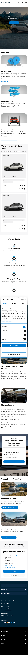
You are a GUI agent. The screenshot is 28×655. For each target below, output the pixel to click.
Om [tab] (23, 303)
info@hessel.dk (8, 610)
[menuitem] (20, 2)
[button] (14, 585)
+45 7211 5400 (8, 565)
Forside (2, 5)
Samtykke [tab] (5, 303)
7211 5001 (7, 608)
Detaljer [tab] (14, 303)
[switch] (24, 331)
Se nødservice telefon (10, 567)
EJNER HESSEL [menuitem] (5, 2)
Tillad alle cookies (14, 345)
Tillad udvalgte (14, 350)
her (16, 319)
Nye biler (6, 5)
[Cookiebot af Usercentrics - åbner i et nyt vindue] (20, 299)
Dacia (9, 5)
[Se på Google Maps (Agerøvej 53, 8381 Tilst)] (16, 555)
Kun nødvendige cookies (14, 354)
